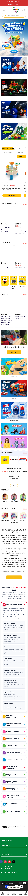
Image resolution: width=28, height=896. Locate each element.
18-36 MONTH (14, 501)
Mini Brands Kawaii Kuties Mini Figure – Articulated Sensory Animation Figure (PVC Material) (6, 320)
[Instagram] (5, 861)
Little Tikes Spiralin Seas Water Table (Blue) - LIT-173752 (11, 189)
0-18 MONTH (5, 501)
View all (25, 204)
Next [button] (25, 283)
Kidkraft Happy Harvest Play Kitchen (6, 266)
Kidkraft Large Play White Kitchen (20, 268)
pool (20, 148)
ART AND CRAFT (8, 520)
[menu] (4, 10)
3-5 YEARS (23, 501)
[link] (14, 827)
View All (21, 156)
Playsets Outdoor (14, 471)
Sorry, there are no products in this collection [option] (14, 478)
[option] (14, 37)
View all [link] (25, 508)
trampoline (20, 152)
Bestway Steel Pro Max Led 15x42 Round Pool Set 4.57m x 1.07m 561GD (7, 229)
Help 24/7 (11, 4)
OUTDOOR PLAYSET (17, 521)
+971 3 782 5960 (8, 867)
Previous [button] (11, 283)
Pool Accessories (7, 152)
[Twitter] (13, 861)
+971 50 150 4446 (8, 869)
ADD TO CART (11, 195)
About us (14, 577)
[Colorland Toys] (14, 65)
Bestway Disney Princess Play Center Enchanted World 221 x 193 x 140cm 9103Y (20, 231)
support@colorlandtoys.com (11, 872)
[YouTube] (9, 861)
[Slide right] (25, 827)
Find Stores (10, 2)
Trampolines (4, 471)
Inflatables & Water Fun (8, 148)
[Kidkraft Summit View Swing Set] (14, 338)
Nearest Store (17, 2)
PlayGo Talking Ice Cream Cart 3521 (20, 317)
